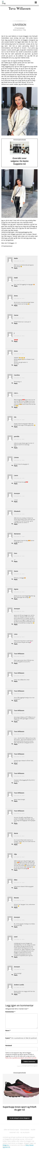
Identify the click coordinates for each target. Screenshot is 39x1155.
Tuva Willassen (19, 8)
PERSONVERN (24, 1130)
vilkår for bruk (30, 1066)
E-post (21, 1038)
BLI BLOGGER (25, 1132)
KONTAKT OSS (14, 1132)
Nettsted (8, 1045)
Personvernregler (23, 1066)
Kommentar (10, 1012)
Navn (7, 1030)
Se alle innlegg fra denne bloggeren (20, 1118)
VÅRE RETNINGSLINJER (11, 1130)
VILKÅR (33, 1130)
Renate (16, 898)
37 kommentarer (19, 28)
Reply (15, 268)
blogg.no (6, 1145)
